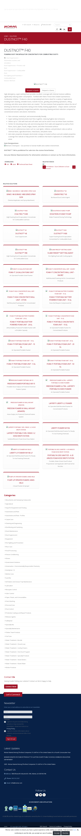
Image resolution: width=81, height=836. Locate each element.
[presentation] (44, 167)
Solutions (13, 36)
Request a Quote (33, 90)
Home (6, 36)
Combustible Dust (9, 78)
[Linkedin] (64, 29)
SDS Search (27, 25)
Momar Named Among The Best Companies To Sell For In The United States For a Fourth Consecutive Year (37, 752)
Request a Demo (48, 90)
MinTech (12, 81)
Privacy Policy (11, 729)
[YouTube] (60, 29)
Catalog (40, 14)
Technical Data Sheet (25, 164)
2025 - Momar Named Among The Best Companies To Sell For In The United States (29, 764)
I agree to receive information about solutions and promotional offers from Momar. (19, 733)
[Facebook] (57, 29)
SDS (8, 164)
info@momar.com (16, 783)
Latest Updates (12, 748)
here (74, 830)
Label (14, 164)
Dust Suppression (12, 58)
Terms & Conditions (55, 826)
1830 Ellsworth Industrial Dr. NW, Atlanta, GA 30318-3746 (28, 774)
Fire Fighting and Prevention (13, 76)
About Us (36, 25)
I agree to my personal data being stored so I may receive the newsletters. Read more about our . (17, 725)
